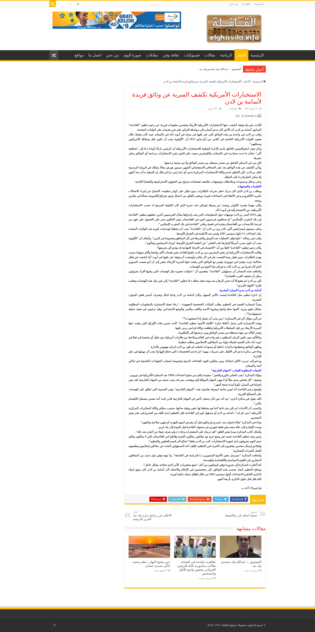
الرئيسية (259, 3)
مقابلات (152, 55)
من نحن (234, 3)
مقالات (209, 55)
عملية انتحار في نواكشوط (241, 514)
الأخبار (241, 55)
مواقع (79, 55)
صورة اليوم (132, 55)
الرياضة (226, 55)
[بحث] (52, 4)
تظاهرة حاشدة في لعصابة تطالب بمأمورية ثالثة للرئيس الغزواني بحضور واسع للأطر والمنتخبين (196, 567)
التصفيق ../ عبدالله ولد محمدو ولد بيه (220, 69)
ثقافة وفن (171, 55)
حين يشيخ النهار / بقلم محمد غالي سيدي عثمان (151, 563)
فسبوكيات (192, 55)
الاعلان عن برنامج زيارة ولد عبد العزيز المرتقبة (152, 516)
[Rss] (78, 4)
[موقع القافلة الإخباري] (234, 28)
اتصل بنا (246, 3)
